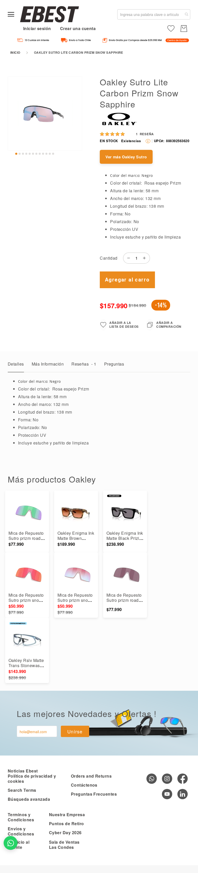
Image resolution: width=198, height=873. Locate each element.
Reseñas (83, 364)
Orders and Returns (91, 776)
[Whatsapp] (151, 779)
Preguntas (114, 364)
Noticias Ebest (23, 771)
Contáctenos (84, 785)
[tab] (16, 365)
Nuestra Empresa (67, 814)
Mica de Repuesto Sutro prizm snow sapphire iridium (75, 600)
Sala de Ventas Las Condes (64, 844)
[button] (16, 154)
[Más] (146, 258)
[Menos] (127, 258)
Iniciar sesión (37, 28)
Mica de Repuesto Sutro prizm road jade (26, 538)
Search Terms (22, 790)
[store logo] (49, 14)
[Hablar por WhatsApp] (11, 843)
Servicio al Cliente (18, 844)
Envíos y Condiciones (21, 831)
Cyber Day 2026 (65, 832)
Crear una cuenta (78, 28)
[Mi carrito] (184, 28)
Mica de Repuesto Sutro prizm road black (124, 600)
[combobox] (153, 14)
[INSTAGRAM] (167, 779)
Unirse (75, 731)
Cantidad (109, 258)
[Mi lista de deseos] (171, 28)
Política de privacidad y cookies (32, 778)
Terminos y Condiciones (21, 817)
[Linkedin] (182, 794)
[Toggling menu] (11, 14)
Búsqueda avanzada (29, 799)
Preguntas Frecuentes (94, 794)
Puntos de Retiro (66, 823)
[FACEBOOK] (182, 779)
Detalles (16, 364)
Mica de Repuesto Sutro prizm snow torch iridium (26, 600)
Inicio (15, 52)
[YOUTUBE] (167, 794)
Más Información (48, 364)
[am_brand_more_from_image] (27, 513)
